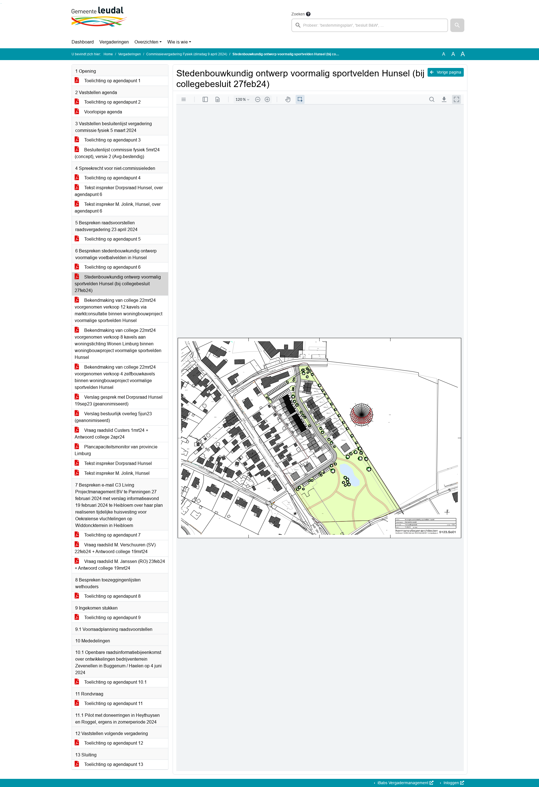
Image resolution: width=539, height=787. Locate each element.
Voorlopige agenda (102, 112)
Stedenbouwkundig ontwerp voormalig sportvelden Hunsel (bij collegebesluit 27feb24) (118, 284)
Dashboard (83, 42)
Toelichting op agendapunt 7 (112, 535)
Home (108, 54)
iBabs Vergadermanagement (403, 783)
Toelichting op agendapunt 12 (113, 743)
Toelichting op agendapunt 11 (113, 703)
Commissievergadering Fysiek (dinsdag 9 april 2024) (186, 54)
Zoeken (298, 14)
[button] (457, 25)
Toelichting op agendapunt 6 (112, 267)
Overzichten (146, 42)
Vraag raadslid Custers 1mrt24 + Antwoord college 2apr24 (111, 433)
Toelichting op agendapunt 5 (112, 239)
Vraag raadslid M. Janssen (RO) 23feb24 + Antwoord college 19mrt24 (120, 565)
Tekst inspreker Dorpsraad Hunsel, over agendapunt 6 (119, 191)
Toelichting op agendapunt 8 (112, 596)
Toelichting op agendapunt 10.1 (115, 682)
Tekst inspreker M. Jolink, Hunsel (116, 473)
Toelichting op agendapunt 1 (112, 80)
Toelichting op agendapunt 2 (112, 102)
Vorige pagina (448, 72)
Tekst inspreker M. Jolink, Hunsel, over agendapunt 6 (118, 207)
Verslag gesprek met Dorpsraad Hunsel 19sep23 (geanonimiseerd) (119, 400)
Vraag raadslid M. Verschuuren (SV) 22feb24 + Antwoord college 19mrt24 (115, 548)
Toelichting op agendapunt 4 (112, 177)
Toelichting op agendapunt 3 (112, 140)
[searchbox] (369, 25)
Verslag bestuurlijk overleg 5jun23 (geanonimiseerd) (113, 417)
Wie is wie (177, 42)
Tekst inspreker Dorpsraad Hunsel (117, 463)
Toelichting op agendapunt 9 (112, 617)
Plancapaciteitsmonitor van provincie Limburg (116, 450)
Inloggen (451, 783)
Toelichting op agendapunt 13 (113, 764)
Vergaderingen (114, 42)
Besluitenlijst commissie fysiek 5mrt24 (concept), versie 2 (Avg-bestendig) (117, 153)
